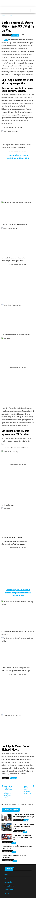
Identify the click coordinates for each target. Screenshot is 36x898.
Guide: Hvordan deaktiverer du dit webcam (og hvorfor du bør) (23, 816)
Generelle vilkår (9, 886)
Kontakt (6, 893)
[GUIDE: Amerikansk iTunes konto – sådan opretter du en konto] (7, 837)
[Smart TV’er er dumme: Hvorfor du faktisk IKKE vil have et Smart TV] (7, 827)
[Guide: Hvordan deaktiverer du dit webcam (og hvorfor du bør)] (7, 817)
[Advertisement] (18, 182)
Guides (10, 16)
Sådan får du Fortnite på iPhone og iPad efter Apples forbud (17, 847)
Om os (6, 874)
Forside (4, 16)
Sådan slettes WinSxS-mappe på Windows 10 (27, 789)
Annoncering (8, 882)
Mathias (25, 35)
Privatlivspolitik (9, 890)
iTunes (6, 40)
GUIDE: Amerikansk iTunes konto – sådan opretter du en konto (23, 837)
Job (5, 878)
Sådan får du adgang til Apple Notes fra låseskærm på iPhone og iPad (8, 791)
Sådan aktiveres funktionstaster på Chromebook (14, 856)
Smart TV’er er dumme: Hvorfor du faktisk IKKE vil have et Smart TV (23, 826)
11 (25, 820)
